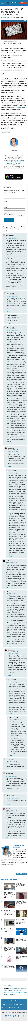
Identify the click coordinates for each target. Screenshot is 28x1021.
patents (16, 990)
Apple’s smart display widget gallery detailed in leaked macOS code (21, 921)
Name (6, 201)
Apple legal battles (21, 988)
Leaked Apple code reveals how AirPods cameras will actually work (9, 967)
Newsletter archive (21, 873)
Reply (7, 289)
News (25, 20)
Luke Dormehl (5, 17)
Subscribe (23, 2)
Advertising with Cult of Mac (10, 1001)
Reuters (7, 132)
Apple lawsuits (12, 988)
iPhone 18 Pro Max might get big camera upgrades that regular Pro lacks (9, 949)
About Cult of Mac (19, 1004)
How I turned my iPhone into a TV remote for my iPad (21, 939)
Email (5, 207)
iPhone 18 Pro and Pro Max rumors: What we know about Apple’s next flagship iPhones (9, 895)
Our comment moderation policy (11, 1008)
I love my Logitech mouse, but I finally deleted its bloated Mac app (21, 903)
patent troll (10, 990)
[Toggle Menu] (2, 2)
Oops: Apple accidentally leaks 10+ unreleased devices (20, 885)
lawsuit (5, 990)
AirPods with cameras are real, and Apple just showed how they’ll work (9, 912)
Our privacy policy (7, 1004)
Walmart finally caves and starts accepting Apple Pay (9, 930)
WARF (15, 992)
